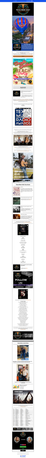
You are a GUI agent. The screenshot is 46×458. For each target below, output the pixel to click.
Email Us (23, 56)
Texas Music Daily (30, 54)
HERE (27, 148)
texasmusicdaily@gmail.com (27, 222)
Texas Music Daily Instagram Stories (23, 87)
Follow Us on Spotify (23, 446)
